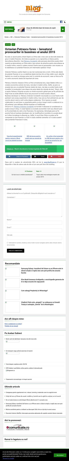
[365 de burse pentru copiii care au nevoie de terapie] (34, 130)
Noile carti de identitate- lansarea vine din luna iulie (21, 339)
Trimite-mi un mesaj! (11, 326)
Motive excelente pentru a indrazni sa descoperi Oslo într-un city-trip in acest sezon (31, 409)
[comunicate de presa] (18, 430)
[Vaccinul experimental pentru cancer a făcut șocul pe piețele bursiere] (14, 130)
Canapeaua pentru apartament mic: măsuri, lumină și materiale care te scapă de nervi (31, 392)
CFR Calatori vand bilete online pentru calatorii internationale (24, 368)
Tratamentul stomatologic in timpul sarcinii (19, 379)
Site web (9, 235)
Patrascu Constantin (30, 61)
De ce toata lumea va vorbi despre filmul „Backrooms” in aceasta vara (27, 400)
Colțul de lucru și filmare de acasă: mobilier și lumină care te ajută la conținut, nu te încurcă (33, 396)
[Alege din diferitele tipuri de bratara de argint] (21, 30)
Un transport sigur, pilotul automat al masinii (19, 351)
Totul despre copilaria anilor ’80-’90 (16, 364)
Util (13, 45)
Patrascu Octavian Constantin (24, 106)
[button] (14, 458)
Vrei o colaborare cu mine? (13, 324)
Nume (9, 220)
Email (9, 227)
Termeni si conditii (8, 458)
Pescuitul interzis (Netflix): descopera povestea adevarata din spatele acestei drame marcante (34, 413)
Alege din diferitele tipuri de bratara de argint (41, 28)
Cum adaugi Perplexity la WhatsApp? (34, 291)
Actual (8, 45)
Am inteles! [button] (60, 455)
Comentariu (11, 197)
